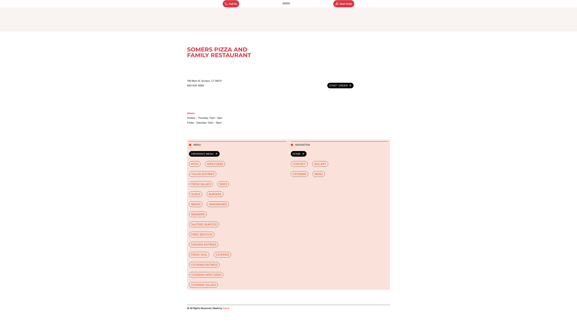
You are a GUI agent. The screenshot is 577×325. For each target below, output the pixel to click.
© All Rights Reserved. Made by (208, 308)
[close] (286, 4)
